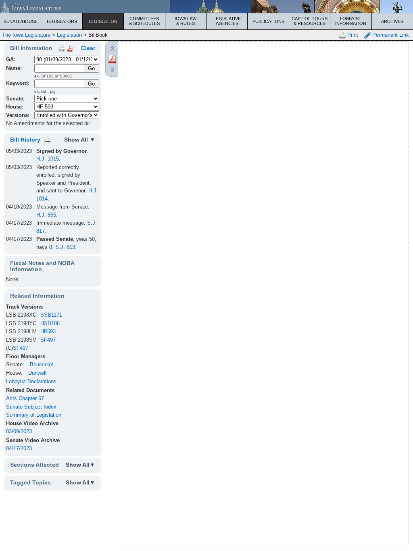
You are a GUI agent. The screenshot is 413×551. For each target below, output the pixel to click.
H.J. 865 (46, 215)
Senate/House (21, 21)
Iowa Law (185, 21)
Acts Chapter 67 (25, 398)
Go (91, 84)
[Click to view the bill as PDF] (112, 58)
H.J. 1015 (47, 159)
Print (352, 35)
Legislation (103, 21)
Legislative (227, 21)
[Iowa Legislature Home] (206, 6)
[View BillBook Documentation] (70, 48)
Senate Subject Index (31, 407)
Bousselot (41, 364)
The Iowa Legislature (26, 35)
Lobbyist (350, 21)
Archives (392, 21)
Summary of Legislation (33, 415)
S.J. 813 (65, 247)
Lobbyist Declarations (31, 381)
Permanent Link (390, 35)
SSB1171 (51, 315)
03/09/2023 (19, 431)
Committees (144, 21)
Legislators (62, 21)
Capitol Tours (309, 21)
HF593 (48, 331)
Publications (268, 21)
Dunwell (37, 373)
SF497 (48, 340)
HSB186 (50, 323)
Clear (88, 48)
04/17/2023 (19, 448)
